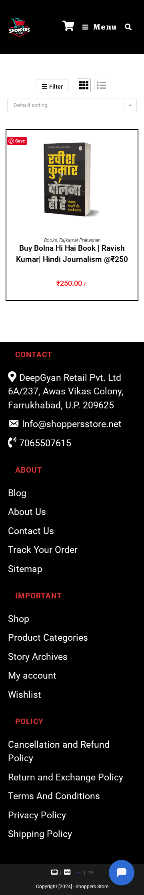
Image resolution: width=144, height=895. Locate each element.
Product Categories (48, 637)
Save (20, 141)
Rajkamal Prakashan (79, 240)
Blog (17, 493)
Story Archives (38, 656)
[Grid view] (83, 85)
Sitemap (25, 569)
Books (50, 240)
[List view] (101, 85)
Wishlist (24, 694)
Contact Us (31, 531)
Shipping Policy (40, 834)
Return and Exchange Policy (65, 777)
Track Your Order (43, 550)
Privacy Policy (37, 815)
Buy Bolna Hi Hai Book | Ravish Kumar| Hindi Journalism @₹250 (72, 254)
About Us (27, 512)
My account (32, 675)
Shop (18, 619)
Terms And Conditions (54, 796)
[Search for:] (125, 27)
